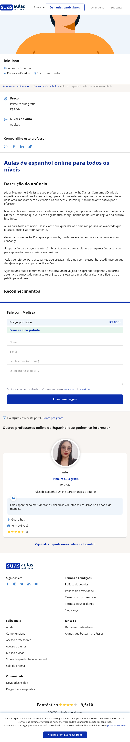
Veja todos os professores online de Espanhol (65, 544)
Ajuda (9, 627)
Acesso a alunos (16, 646)
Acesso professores (18, 640)
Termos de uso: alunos (79, 604)
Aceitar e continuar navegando (65, 734)
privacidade (85, 389)
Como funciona (16, 633)
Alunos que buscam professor (84, 633)
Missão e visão (15, 653)
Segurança (72, 610)
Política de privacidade (79, 591)
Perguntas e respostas (20, 689)
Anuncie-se (97, 7)
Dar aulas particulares (65, 7)
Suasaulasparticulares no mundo (27, 659)
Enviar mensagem (65, 399)
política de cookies (116, 725)
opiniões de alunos (70, 712)
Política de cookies (77, 584)
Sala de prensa (15, 666)
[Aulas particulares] (12, 11)
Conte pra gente (53, 418)
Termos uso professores (80, 597)
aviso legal (69, 389)
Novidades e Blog (17, 683)
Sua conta (116, 7)
